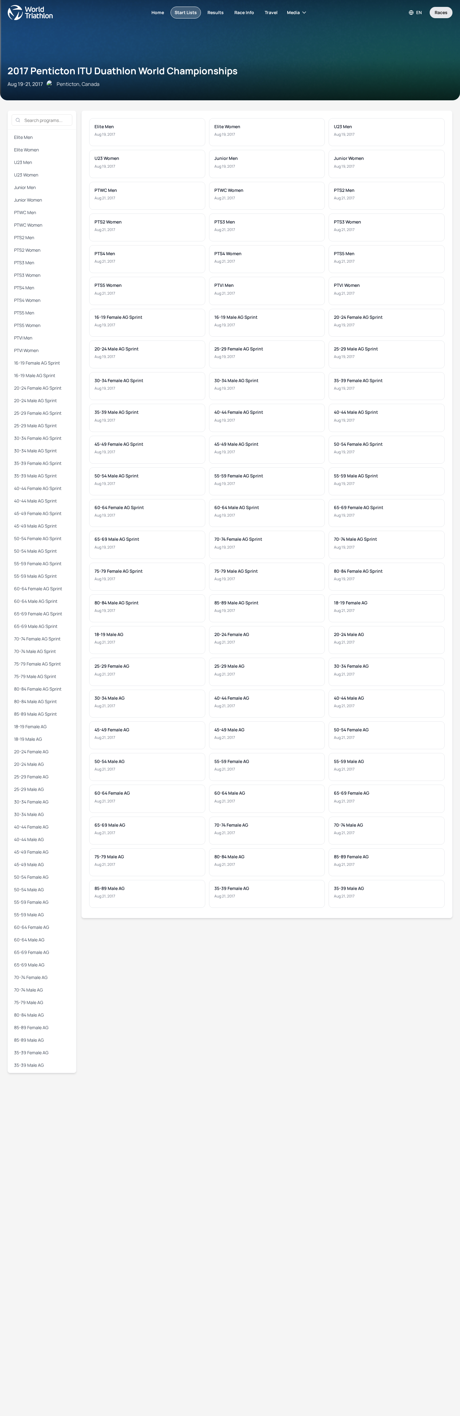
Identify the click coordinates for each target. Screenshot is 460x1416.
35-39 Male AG (29, 1065)
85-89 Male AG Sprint (35, 714)
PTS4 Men (24, 288)
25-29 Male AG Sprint (35, 426)
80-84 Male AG (29, 1015)
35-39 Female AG (31, 1052)
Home (157, 12)
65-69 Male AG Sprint (36, 626)
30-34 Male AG (29, 814)
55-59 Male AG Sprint (35, 576)
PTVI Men (23, 338)
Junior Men (25, 187)
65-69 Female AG (31, 952)
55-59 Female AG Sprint (38, 563)
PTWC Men (25, 212)
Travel (271, 12)
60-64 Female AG (31, 927)
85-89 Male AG (29, 1040)
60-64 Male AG (29, 940)
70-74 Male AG (28, 990)
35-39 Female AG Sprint (38, 463)
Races (441, 12)
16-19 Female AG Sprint (37, 363)
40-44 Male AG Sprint (35, 501)
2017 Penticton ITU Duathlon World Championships (123, 70)
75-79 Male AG (28, 1002)
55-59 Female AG (31, 902)
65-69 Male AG (29, 965)
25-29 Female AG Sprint (38, 413)
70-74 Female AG (31, 977)
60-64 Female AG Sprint (38, 589)
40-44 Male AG (29, 839)
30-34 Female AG (31, 802)
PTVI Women (26, 350)
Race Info (244, 12)
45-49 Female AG (31, 852)
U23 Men (23, 162)
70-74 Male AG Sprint (35, 651)
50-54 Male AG (29, 889)
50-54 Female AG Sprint (38, 538)
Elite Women (26, 150)
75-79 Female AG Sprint (37, 664)
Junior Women (28, 200)
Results (215, 12)
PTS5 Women (27, 325)
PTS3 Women (27, 275)
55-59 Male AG (29, 915)
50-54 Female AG (31, 877)
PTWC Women (28, 225)
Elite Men (23, 137)
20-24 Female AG (31, 752)
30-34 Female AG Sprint (38, 438)
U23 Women (26, 175)
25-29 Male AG (29, 789)
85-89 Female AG (31, 1027)
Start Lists (186, 12)
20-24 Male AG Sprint (35, 400)
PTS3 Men (24, 263)
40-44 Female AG (31, 827)
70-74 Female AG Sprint (37, 639)
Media (293, 12)
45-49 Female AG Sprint (38, 513)
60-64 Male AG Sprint (36, 601)
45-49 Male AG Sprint (35, 526)
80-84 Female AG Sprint (38, 689)
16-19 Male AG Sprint (34, 375)
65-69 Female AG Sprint (38, 614)
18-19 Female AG (30, 726)
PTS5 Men (24, 313)
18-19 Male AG (28, 739)
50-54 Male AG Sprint (35, 551)
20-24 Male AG (29, 764)
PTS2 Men (24, 237)
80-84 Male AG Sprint (35, 701)
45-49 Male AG (29, 864)
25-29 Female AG (31, 777)
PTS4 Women (27, 300)
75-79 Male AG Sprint (35, 676)
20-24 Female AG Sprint (38, 388)
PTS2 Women (27, 250)
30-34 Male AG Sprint (35, 451)
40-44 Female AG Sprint (38, 488)
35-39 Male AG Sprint (35, 476)
